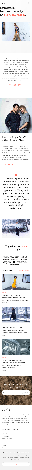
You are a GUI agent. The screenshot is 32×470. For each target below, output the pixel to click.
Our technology (6, 436)
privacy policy (17, 459)
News (3, 443)
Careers (4, 445)
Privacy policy (16, 397)
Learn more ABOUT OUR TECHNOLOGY (16, 84)
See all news (24, 270)
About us (4, 448)
